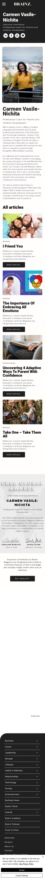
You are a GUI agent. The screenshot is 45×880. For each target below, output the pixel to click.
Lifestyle (9, 618)
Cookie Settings (22, 875)
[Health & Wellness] (37, 624)
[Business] (37, 594)
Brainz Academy (12, 671)
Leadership (10, 606)
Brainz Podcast (12, 677)
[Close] (41, 858)
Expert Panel (11, 659)
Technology (10, 635)
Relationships (11, 630)
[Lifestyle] (37, 618)
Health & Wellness (13, 624)
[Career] (37, 600)
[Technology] (37, 636)
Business (9, 594)
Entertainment (12, 647)
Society (8, 642)
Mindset (9, 612)
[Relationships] (37, 630)
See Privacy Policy (26, 864)
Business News (12, 653)
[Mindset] (37, 612)
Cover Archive (11, 683)
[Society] (37, 642)
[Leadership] (37, 606)
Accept (21, 870)
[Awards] (37, 665)
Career (8, 600)
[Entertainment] (37, 648)
